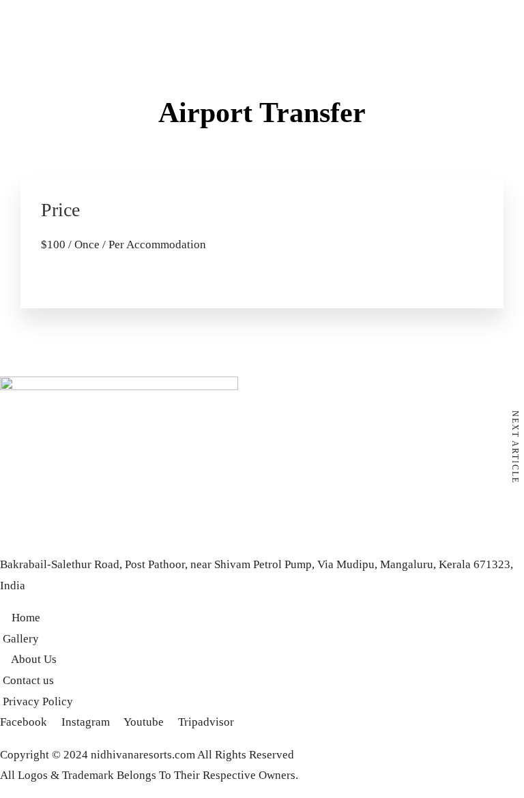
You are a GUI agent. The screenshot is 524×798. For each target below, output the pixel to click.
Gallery (134, 183)
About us (53, 183)
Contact (173, 183)
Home (14, 183)
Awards (95, 183)
